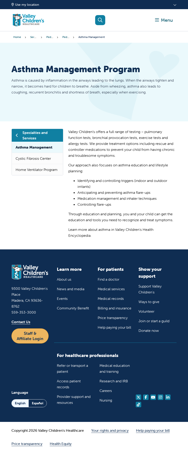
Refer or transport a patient (72, 368)
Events (62, 298)
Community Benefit (73, 308)
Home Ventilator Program (37, 169)
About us (64, 279)
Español (37, 403)
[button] (164, 20)
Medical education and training (115, 368)
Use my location (27, 5)
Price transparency (113, 317)
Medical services (111, 289)
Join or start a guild (153, 321)
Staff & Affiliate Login (30, 336)
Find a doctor (108, 279)
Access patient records (69, 384)
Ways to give (148, 301)
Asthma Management (34, 147)
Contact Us (20, 322)
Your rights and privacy (110, 430)
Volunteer (146, 311)
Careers (106, 390)
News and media (70, 289)
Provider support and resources (74, 399)
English (20, 403)
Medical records (111, 298)
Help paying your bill (114, 327)
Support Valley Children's (150, 289)
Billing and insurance (114, 308)
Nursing (106, 400)
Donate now (148, 330)
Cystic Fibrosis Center (33, 158)
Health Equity (61, 443)
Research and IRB (114, 381)
